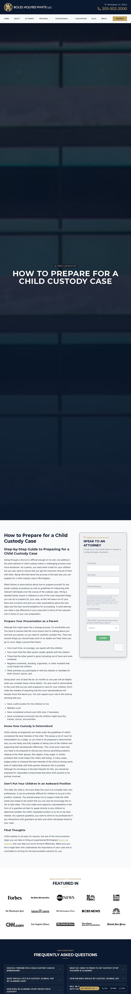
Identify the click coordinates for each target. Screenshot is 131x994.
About (17, 19)
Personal (43, 19)
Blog (94, 19)
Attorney (29, 19)
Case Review (81, 19)
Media (104, 19)
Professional (61, 19)
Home (6, 19)
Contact (120, 19)
